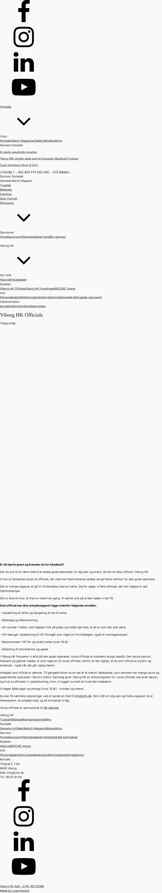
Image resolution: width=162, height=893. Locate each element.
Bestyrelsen (38, 306)
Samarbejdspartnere (36, 236)
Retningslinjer (32, 297)
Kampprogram (32, 719)
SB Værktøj (51, 707)
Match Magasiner (23, 140)
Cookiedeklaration (35, 755)
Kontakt (5, 306)
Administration (20, 306)
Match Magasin (34, 728)
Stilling (46, 719)
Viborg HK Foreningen (40, 288)
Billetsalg (17, 719)
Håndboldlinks (52, 140)
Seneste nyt (8, 728)
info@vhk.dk (83, 696)
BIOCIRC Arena (65, 288)
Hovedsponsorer (11, 236)
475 (55, 172)
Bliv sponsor (58, 236)
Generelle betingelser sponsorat (80, 297)
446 (46, 172)
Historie (5, 279)
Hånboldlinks (53, 728)
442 (20, 172)
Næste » (64, 172)
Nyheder (6, 140)
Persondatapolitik (11, 297)
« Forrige (6, 172)
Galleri (39, 140)
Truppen (5, 719)
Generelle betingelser (64, 737)
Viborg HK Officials (12, 288)
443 (27, 172)
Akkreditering (50, 297)
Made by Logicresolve (14, 890)
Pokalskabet (18, 279)
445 (40, 172)
